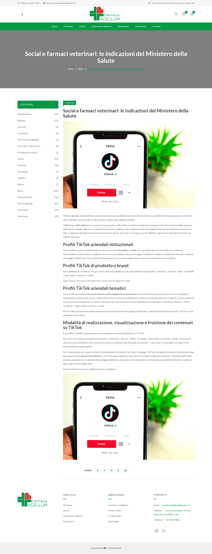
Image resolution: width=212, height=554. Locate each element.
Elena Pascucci (80, 369)
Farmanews (123, 26)
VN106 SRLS (115, 548)
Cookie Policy (114, 516)
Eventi (21, 159)
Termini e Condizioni (118, 505)
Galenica (22, 178)
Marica (21, 184)
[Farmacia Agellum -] (106, 14)
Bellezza (21, 120)
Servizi (82, 26)
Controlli (22, 127)
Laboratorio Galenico (102, 26)
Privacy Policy (115, 510)
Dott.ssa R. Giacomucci (29, 146)
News (80, 69)
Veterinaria (23, 216)
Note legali (113, 521)
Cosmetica (23, 133)
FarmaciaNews (109, 369)
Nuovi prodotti (25, 197)
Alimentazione (24, 114)
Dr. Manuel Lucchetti (28, 152)
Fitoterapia (23, 171)
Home (54, 26)
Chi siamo (68, 26)
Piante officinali (25, 203)
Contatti (156, 26)
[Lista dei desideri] (183, 14)
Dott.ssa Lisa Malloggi (28, 139)
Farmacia (22, 165)
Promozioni (140, 26)
